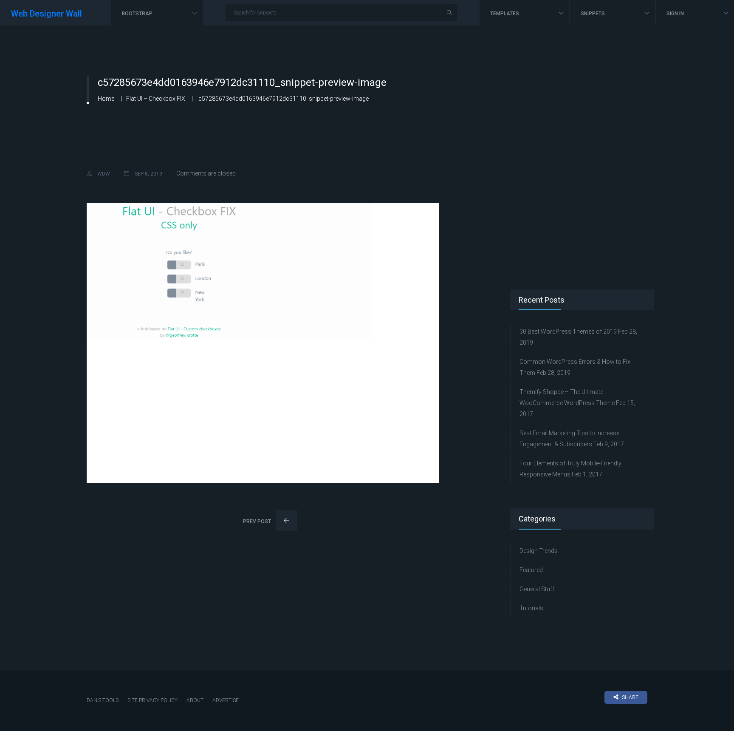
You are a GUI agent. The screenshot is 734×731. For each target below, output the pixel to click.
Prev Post (257, 521)
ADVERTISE (225, 700)
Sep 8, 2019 (147, 174)
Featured (531, 570)
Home (106, 98)
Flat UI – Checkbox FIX (155, 98)
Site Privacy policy (152, 700)
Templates (505, 14)
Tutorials (531, 608)
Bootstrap (138, 14)
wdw (103, 174)
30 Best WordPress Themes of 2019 (568, 331)
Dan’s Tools (103, 700)
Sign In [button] (675, 14)
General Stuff (536, 589)
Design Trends (538, 550)
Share (630, 697)
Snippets (593, 14)
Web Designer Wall (46, 13)
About (194, 700)
